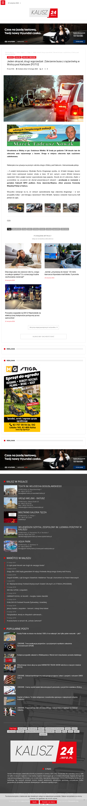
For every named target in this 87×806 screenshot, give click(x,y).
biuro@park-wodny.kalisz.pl (27, 548)
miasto (42, 229)
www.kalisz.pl (38, 507)
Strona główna (9, 52)
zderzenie (64, 229)
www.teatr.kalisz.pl (38, 493)
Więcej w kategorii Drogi (42, 239)
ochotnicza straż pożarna (54, 728)
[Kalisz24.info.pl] (43, 8)
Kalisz (18, 57)
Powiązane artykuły (42, 236)
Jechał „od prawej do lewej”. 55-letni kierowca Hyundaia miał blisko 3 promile (62, 273)
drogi (24, 229)
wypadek (56, 229)
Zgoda (34, 802)
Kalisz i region (20, 52)
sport (70, 731)
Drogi (28, 52)
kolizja (36, 229)
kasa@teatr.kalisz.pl (25, 493)
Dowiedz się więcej (48, 802)
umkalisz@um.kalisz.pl (26, 507)
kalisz (30, 229)
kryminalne (50, 731)
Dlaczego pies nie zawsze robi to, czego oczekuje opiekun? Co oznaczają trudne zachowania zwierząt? (22, 274)
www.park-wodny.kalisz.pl (45, 548)
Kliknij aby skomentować (43, 336)
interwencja (33, 728)
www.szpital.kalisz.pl (45, 536)
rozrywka (20, 731)
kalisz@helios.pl (23, 519)
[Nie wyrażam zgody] (84, 800)
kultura (41, 728)
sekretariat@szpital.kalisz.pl (27, 536)
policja (49, 229)
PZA (12, 69)
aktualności (16, 229)
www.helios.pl (33, 519)
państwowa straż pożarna (35, 731)
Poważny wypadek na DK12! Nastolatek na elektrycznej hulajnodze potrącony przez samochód (23, 315)
